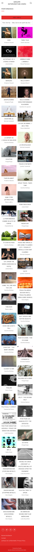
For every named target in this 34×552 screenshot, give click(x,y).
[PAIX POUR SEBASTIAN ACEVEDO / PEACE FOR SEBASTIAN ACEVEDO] (8, 418)
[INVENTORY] (25, 215)
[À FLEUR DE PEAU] (8, 235)
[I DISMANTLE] (25, 351)
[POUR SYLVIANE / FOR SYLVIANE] (25, 330)
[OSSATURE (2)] (8, 111)
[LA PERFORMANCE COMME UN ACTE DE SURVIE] (8, 211)
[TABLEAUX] (8, 299)
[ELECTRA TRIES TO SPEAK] (25, 482)
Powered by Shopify (17, 548)
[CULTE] (25, 263)
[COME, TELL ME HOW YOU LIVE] (8, 277)
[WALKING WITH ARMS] (25, 370)
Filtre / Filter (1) (17, 17)
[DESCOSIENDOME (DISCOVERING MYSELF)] (8, 504)
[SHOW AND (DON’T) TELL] (8, 318)
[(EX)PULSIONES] (8, 92)
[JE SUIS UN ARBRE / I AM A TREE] (25, 115)
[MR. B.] (8, 442)
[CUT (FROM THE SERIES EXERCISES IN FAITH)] (8, 254)
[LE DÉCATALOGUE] (25, 137)
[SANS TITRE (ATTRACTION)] (8, 189)
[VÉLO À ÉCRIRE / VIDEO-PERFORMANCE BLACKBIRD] (25, 92)
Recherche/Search (6, 535)
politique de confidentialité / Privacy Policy (13, 540)
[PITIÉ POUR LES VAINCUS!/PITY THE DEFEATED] (25, 411)
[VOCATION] (8, 151)
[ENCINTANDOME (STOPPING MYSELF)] (8, 482)
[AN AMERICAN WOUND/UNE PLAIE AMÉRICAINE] (25, 504)
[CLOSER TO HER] (8, 361)
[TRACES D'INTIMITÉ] (25, 156)
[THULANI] (8, 380)
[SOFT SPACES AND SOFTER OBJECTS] (25, 308)
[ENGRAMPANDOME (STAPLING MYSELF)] (8, 461)
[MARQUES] (8, 73)
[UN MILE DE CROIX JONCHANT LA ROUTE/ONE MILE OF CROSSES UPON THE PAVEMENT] (25, 454)
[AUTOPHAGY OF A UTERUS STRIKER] (8, 51)
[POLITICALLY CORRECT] (8, 399)
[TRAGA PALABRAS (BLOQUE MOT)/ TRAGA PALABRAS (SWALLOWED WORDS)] (25, 282)
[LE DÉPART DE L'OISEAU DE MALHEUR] (8, 130)
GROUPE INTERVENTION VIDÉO (17, 3)
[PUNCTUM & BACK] (25, 196)
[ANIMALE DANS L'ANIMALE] (25, 51)
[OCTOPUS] (25, 435)
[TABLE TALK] (25, 32)
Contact (3, 538)
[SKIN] (8, 32)
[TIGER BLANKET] (8, 170)
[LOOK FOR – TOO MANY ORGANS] (8, 339)
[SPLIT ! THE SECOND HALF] (25, 389)
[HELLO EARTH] (25, 73)
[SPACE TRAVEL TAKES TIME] (25, 175)
